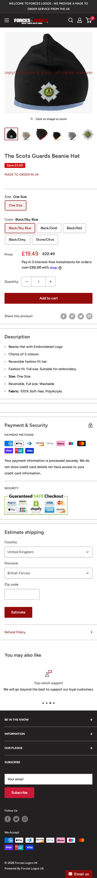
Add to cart (48, 298)
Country (11, 542)
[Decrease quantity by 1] (26, 281)
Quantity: (12, 282)
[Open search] (70, 20)
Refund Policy (15, 632)
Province (11, 563)
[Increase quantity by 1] (50, 281)
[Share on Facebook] (63, 316)
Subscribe (19, 792)
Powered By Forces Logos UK (24, 868)
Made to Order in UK (22, 175)
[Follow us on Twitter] (16, 819)
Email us (80, 874)
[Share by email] (89, 316)
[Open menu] (7, 20)
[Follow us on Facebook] (8, 819)
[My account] (79, 20)
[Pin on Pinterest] (72, 316)
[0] (89, 20)
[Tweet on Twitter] (81, 316)
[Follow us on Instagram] (25, 819)
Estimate (18, 612)
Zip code (11, 584)
